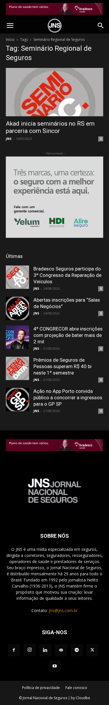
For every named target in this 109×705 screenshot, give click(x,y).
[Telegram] (77, 650)
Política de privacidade (41, 687)
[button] (10, 26)
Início (10, 39)
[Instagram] (29, 650)
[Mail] (61, 650)
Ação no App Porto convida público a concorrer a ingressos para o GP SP (67, 397)
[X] (92, 650)
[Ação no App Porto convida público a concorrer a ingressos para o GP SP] (17, 399)
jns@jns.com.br (63, 610)
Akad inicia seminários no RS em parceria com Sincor (50, 127)
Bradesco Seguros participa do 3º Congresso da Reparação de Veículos (67, 275)
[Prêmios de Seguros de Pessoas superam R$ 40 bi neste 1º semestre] (17, 368)
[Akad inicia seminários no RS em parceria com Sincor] (54, 92)
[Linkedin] (45, 650)
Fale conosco (76, 687)
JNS (9, 138)
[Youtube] (54, 666)
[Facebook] (14, 650)
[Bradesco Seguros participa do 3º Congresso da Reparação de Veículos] (17, 277)
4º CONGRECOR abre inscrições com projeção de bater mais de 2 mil (68, 335)
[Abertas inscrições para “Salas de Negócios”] (17, 308)
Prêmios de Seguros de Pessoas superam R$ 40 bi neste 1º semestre (62, 366)
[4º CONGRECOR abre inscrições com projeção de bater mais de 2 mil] (17, 337)
